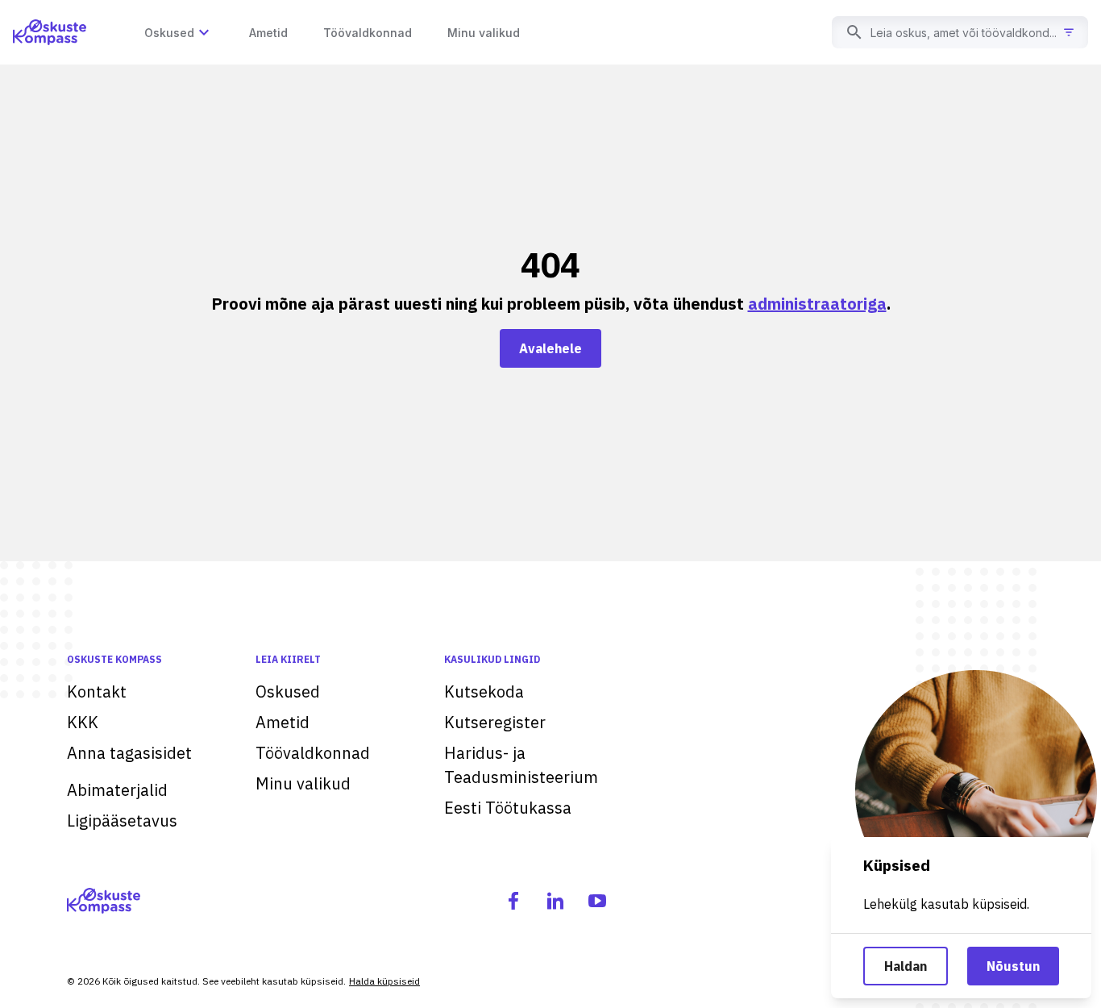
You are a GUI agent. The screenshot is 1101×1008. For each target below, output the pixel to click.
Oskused (288, 691)
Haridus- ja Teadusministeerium (521, 765)
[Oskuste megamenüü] (204, 32)
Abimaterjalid (117, 790)
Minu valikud (303, 783)
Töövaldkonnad (313, 753)
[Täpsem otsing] (1068, 32)
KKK (82, 722)
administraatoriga (817, 303)
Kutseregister (495, 722)
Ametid (283, 722)
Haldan (905, 966)
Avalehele (550, 348)
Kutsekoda (484, 691)
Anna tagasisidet (129, 753)
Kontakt (97, 691)
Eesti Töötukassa (507, 807)
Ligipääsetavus (122, 820)
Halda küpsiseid (384, 981)
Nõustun (1013, 966)
